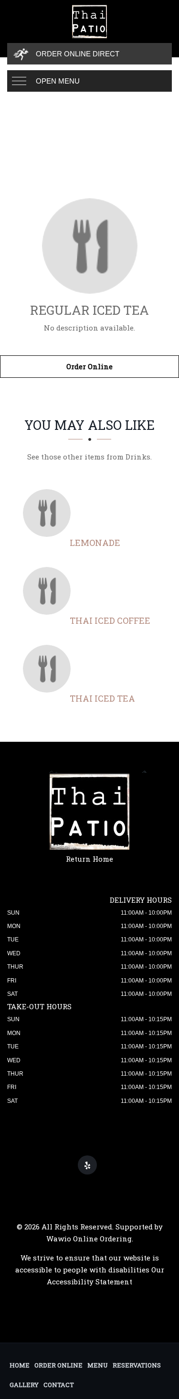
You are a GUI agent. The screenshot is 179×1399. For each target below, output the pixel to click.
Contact (58, 1384)
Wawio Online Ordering (89, 1238)
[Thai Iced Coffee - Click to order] (49, 591)
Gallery (24, 1384)
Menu (97, 1365)
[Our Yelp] (87, 1165)
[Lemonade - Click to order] (49, 513)
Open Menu (58, 81)
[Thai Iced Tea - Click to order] (49, 669)
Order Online (89, 366)
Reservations (137, 1365)
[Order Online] (89, 246)
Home (20, 1365)
